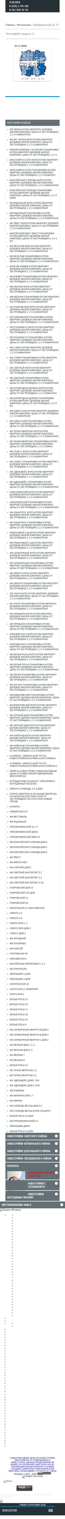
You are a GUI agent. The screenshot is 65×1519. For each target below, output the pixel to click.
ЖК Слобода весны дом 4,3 (26, 1106)
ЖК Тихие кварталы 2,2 (23, 1070)
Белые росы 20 (19, 1019)
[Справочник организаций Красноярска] (1, 1502)
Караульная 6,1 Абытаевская (27, 908)
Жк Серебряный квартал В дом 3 (29, 1035)
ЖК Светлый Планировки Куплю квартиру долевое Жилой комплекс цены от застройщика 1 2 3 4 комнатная (34, 380)
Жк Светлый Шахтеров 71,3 (26, 877)
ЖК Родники (17, 1090)
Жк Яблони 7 (17, 1055)
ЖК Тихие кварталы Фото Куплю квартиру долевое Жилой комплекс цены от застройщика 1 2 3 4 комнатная (34, 434)
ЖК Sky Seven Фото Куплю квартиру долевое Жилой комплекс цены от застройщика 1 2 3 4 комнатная (31, 142)
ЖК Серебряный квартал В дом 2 (29, 1029)
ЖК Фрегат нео (18, 862)
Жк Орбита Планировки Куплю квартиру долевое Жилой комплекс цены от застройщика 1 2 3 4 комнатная (34, 586)
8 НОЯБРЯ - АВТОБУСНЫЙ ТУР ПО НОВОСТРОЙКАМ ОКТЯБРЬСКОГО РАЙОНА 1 (33, 764)
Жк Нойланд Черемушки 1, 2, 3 (27, 964)
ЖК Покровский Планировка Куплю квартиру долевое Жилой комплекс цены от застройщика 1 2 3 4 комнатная (34, 320)
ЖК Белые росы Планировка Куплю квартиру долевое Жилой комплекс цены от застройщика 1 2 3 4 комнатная (34, 667)
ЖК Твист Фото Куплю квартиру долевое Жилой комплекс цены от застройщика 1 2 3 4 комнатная (34, 226)
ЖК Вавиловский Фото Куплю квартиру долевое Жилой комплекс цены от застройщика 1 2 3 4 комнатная (33, 707)
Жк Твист (15, 857)
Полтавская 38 (19, 953)
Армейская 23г (19, 811)
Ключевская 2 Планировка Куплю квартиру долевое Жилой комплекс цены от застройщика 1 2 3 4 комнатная (34, 647)
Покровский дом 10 (21, 887)
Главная (9, 25)
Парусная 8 (17, 994)
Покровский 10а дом (22, 893)
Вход (43, 1505)
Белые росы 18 (19, 1014)
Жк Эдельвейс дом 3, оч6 (25, 1085)
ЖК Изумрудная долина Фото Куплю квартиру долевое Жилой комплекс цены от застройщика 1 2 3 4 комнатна (33, 391)
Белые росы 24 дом (21, 1131)
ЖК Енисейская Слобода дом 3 (28, 852)
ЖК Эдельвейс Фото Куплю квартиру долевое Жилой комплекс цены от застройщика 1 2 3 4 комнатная (32, 474)
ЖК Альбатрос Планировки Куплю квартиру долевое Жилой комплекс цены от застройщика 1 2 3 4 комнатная (34, 525)
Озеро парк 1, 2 (19, 923)
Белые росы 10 (19, 1065)
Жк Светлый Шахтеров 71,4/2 (27, 882)
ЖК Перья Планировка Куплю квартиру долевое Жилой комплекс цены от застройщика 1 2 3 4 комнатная (33, 677)
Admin (34, 66)
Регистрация (34, 1505)
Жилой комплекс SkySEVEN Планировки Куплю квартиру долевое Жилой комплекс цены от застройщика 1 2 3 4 (34, 152)
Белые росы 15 (19, 1004)
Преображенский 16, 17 (24, 827)
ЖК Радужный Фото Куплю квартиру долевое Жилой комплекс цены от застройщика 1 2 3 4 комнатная (31, 205)
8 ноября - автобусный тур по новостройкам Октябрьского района (33, 757)
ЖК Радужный (18, 822)
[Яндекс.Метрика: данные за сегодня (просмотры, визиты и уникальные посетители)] (10, 1209)
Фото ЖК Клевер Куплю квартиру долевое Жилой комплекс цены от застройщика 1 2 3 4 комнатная (31, 269)
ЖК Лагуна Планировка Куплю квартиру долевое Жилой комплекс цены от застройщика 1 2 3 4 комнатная (34, 687)
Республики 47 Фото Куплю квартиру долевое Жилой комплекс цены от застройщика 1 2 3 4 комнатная (32, 330)
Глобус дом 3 (18, 933)
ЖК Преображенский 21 (24, 1121)
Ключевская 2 (18, 958)
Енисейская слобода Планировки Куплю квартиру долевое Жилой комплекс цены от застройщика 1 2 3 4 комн (33, 194)
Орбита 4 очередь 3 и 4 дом (26, 789)
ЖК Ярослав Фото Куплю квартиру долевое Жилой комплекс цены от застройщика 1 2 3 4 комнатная (31, 249)
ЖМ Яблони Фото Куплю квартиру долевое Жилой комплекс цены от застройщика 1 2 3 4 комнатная (31, 289)
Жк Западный (18, 938)
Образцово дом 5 (20, 1126)
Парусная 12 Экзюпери (24, 989)
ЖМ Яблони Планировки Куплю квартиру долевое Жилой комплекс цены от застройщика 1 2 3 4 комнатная (34, 299)
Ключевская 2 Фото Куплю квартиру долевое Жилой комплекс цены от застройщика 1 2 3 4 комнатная (31, 636)
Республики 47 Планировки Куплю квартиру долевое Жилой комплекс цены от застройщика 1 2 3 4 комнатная (34, 340)
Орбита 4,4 (16, 918)
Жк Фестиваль (18, 816)
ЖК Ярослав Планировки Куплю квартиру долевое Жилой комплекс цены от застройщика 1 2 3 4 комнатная (34, 259)
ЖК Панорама (18, 943)
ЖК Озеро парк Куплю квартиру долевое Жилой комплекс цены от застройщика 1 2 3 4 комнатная (34, 413)
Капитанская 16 (19, 984)
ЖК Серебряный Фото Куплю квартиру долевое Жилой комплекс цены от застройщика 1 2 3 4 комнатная (33, 555)
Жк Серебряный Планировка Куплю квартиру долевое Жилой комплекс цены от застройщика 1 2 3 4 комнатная (34, 565)
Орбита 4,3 (16, 913)
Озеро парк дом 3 (20, 928)
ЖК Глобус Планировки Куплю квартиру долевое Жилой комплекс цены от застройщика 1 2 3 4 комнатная (34, 464)
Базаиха (15, 806)
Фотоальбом (24, 25)
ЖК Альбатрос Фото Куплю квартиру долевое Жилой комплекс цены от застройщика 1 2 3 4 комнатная (31, 515)
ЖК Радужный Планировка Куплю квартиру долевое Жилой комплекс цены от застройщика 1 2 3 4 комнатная (34, 216)
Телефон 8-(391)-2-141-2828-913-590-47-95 (19, 6)
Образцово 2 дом (20, 979)
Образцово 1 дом (20, 974)
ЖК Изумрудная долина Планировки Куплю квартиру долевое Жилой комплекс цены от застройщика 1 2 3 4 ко (33, 402)
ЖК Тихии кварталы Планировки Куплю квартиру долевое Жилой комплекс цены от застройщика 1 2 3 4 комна (33, 444)
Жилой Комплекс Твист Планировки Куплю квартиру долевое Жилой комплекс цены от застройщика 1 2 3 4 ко (33, 237)
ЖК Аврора (16, 1100)
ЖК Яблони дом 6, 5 (21, 1050)
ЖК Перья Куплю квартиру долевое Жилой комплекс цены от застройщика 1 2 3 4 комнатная (34, 132)
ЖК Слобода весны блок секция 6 (30, 1111)
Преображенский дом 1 (24, 832)
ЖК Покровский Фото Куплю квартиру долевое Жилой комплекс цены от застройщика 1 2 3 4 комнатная (32, 309)
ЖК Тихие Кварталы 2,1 (23, 1075)
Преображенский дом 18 (25, 837)
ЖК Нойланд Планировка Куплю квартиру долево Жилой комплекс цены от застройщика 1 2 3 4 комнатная (34, 748)
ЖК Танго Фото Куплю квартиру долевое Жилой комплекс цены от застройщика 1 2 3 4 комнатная (34, 596)
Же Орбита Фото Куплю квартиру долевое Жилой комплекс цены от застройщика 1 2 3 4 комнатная (31, 576)
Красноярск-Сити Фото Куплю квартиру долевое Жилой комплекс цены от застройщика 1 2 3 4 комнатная (34, 162)
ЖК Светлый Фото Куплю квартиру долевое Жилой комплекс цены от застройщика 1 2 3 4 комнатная (31, 370)
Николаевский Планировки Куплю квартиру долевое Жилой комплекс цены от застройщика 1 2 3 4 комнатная (34, 505)
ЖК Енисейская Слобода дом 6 (28, 842)
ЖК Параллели (18, 969)
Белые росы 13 (19, 999)
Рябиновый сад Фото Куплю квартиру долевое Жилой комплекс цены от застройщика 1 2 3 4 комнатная (33, 535)
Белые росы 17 (19, 1009)
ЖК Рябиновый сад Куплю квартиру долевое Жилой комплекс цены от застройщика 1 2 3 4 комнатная (31, 545)
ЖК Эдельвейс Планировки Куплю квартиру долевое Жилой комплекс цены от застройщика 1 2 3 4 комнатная (34, 484)
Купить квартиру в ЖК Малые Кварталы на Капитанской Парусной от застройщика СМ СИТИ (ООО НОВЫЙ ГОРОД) (33, 798)
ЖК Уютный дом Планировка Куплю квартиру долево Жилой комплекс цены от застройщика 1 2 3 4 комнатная (34, 718)
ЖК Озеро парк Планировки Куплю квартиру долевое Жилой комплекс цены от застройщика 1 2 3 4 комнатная (34, 423)
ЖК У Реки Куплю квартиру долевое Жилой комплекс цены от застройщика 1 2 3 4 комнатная (34, 350)
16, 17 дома (20, 46)
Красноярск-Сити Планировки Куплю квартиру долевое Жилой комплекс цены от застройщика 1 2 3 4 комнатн (33, 172)
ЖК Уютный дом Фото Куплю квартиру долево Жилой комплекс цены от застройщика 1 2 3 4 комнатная (33, 728)
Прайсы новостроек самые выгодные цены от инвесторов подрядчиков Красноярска (33, 773)
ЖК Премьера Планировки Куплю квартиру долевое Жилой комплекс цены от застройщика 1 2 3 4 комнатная (34, 626)
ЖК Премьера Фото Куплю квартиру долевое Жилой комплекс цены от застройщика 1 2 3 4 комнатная (31, 616)
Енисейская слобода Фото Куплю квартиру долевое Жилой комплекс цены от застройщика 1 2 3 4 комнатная (34, 183)
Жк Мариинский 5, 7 (21, 1095)
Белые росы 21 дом (21, 1116)
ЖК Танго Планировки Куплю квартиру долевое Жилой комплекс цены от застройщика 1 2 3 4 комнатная (33, 606)
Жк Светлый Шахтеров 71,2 (26, 872)
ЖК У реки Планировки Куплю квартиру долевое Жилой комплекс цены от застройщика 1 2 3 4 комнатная (33, 360)
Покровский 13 (19, 898)
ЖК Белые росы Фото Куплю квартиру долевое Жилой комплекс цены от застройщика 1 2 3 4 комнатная (32, 657)
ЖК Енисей (16, 948)
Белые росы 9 (18, 1024)
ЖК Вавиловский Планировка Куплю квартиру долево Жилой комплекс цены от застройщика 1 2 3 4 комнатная (34, 697)
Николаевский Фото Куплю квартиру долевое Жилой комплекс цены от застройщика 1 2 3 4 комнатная (32, 494)
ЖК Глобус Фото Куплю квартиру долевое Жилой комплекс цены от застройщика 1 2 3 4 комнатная (31, 454)
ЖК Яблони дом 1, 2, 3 (22, 1045)
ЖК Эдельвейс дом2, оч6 (24, 1080)
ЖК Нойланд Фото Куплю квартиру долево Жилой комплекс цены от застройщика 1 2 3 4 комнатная (30, 738)
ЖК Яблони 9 (17, 1060)
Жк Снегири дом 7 (20, 867)
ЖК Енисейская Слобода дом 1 (28, 847)
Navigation (9, 1510)
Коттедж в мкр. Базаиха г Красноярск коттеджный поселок (32, 782)
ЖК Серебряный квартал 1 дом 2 (29, 1040)
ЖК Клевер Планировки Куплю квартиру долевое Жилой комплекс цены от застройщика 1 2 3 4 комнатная (34, 279)
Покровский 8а (19, 903)
